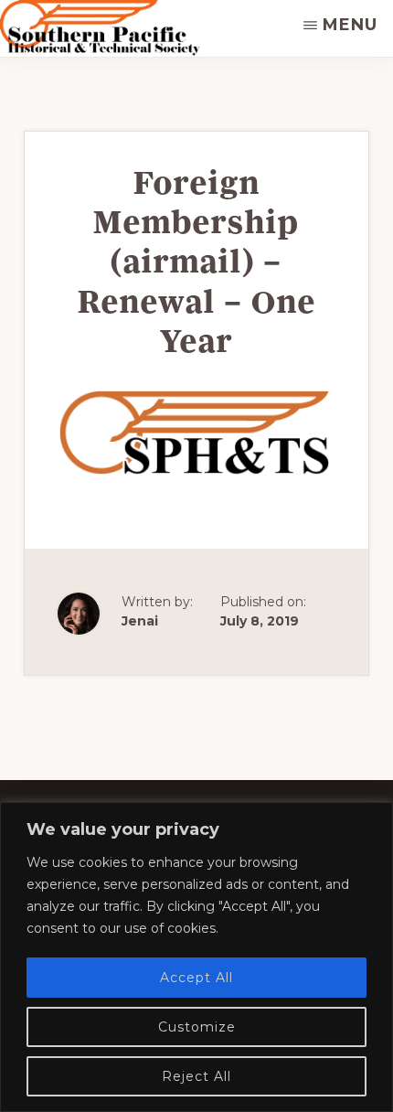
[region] (196, 957)
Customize (197, 1027)
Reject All (196, 1076)
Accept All (196, 977)
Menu (350, 25)
